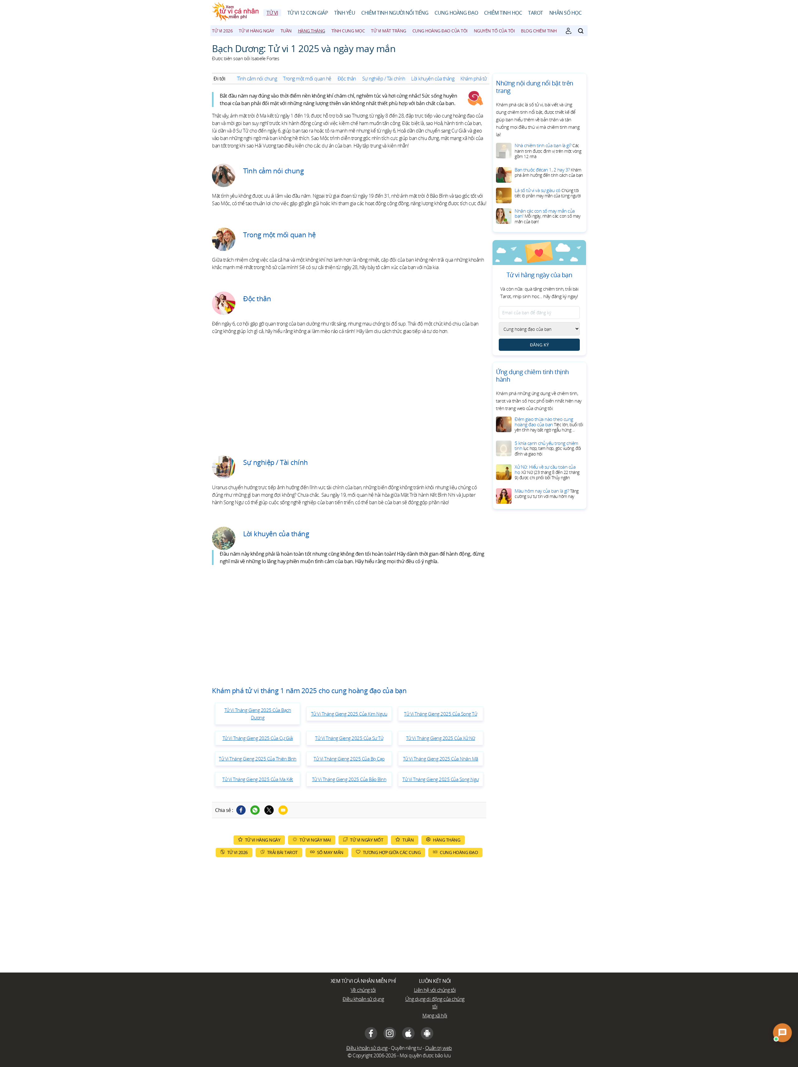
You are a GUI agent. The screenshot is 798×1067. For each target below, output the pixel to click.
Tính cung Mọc (348, 31)
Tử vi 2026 (222, 31)
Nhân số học (565, 12)
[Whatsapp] (254, 810)
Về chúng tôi (363, 990)
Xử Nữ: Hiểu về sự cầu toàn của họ (547, 472)
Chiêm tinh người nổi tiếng (394, 12)
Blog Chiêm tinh (539, 31)
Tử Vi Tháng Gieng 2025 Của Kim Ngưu (349, 714)
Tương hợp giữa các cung (392, 852)
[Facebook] (240, 810)
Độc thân (347, 78)
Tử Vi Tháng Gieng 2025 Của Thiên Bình (257, 759)
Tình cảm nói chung (257, 78)
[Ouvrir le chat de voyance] (782, 1032)
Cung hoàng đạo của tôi (440, 31)
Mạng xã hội (434, 1015)
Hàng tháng (311, 31)
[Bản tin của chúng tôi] (568, 31)
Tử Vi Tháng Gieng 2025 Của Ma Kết (257, 779)
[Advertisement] (349, 393)
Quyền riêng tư (406, 1048)
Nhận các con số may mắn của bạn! (547, 216)
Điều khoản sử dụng (363, 999)
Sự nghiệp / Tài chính (383, 78)
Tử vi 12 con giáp (307, 12)
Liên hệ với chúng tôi (435, 990)
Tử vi (272, 12)
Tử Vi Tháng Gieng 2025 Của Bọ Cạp (349, 759)
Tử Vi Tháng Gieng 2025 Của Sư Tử (349, 738)
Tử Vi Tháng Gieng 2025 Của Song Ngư (440, 779)
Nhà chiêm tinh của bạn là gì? (548, 150)
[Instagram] (389, 1033)
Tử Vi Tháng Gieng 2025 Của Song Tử (440, 714)
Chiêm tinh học (503, 12)
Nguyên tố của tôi (494, 31)
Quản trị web (438, 1048)
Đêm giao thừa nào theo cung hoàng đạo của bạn (549, 424)
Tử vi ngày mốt (366, 840)
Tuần (286, 31)
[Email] (283, 810)
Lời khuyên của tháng (432, 78)
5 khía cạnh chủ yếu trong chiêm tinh (548, 448)
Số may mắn (330, 852)
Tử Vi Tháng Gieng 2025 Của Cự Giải (258, 738)
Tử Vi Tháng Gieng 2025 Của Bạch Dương (257, 714)
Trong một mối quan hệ (307, 78)
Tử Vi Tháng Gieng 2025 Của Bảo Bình (349, 779)
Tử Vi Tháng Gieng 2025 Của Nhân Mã (440, 759)
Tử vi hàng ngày (256, 31)
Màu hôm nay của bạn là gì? (547, 494)
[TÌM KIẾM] (580, 31)
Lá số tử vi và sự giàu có (548, 193)
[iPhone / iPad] (408, 1033)
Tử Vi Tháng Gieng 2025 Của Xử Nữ (440, 738)
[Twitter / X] (269, 810)
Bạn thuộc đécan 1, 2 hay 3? (549, 172)
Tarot (535, 12)
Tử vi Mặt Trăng (388, 31)
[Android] (427, 1033)
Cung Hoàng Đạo (456, 12)
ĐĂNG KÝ (539, 345)
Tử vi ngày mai (315, 840)
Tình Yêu (344, 12)
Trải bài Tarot (282, 852)
